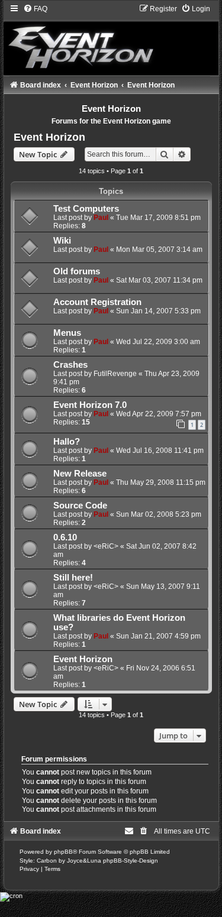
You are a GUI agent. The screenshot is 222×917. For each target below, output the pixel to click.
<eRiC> (106, 546)
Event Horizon (49, 137)
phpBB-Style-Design (130, 860)
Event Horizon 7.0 (90, 405)
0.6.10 (65, 537)
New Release (80, 473)
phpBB (63, 851)
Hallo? (66, 441)
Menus (67, 333)
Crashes (70, 365)
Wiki (62, 240)
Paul (101, 217)
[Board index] (111, 40)
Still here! (73, 577)
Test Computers (86, 208)
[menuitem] (35, 9)
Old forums (76, 271)
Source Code (80, 505)
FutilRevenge (115, 374)
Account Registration (97, 302)
